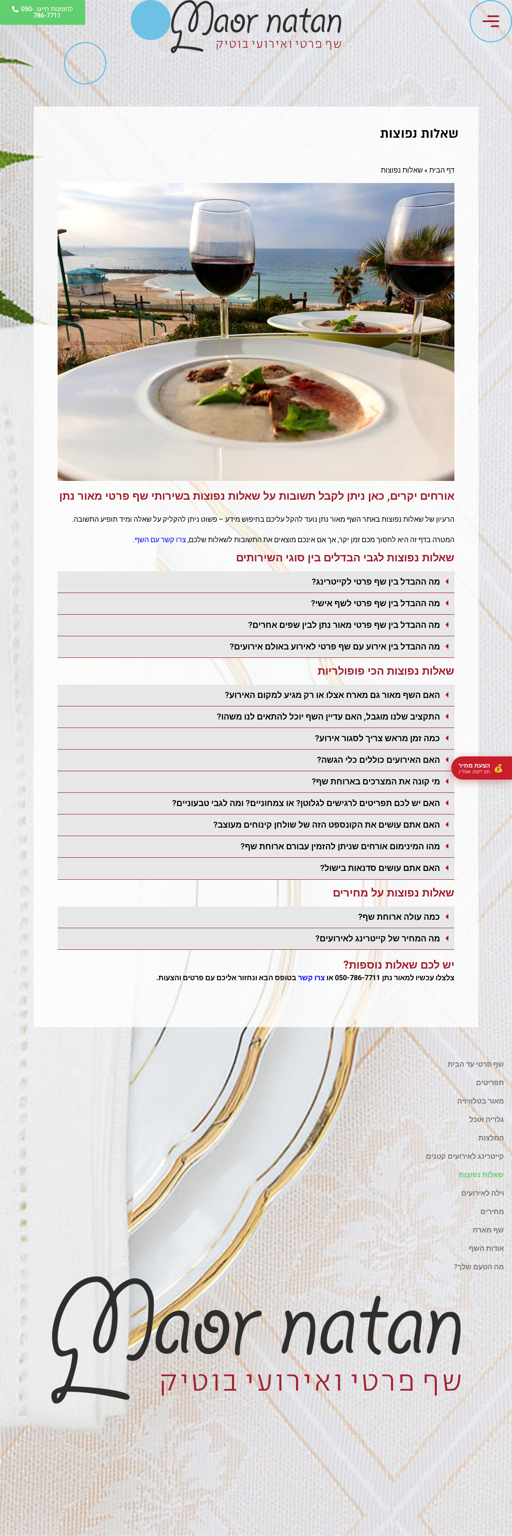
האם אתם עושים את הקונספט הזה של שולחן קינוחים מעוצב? (326, 825)
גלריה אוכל (486, 1119)
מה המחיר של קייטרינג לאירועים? (377, 938)
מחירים (492, 1211)
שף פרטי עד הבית (476, 1064)
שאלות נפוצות (481, 1174)
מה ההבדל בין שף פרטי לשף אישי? (375, 603)
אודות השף (486, 1248)
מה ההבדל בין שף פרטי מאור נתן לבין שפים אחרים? (344, 625)
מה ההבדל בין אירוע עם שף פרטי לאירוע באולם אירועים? (335, 646)
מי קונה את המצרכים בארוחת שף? (376, 781)
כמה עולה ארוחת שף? (399, 917)
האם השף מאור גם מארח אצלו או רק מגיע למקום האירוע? (332, 695)
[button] (256, 582)
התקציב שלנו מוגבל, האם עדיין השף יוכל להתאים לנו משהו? (328, 717)
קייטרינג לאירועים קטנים (465, 1156)
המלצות (491, 1138)
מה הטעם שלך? (479, 1267)
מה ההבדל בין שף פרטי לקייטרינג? (376, 582)
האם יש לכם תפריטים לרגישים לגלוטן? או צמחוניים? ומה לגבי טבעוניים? (306, 803)
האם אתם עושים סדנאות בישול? (380, 868)
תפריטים (490, 1082)
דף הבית (441, 170)
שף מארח (488, 1230)
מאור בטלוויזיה (480, 1101)
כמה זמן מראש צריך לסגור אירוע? (377, 738)
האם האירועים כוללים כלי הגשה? (378, 760)
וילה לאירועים (482, 1193)
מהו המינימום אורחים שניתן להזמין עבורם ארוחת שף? (340, 846)
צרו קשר (311, 977)
